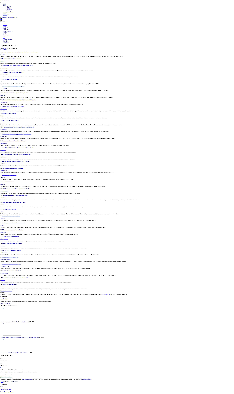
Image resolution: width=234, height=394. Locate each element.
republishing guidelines (106, 294)
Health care (9, 6)
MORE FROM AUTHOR (5, 303)
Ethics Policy (8, 373)
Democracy (9, 7)
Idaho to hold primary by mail (8, 181)
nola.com (2, 225)
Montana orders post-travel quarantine (11, 236)
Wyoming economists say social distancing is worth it (13, 72)
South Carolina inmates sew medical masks (11, 216)
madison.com (3, 232)
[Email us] (0, 367)
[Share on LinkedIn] (4, 49)
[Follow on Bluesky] (1, 19)
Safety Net (5, 40)
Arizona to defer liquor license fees (9, 284)
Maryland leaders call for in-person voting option (13, 168)
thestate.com (2, 218)
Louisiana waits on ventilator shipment (10, 120)
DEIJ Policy (2, 373)
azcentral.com (3, 286)
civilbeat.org (2, 198)
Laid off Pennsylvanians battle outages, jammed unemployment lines (16, 154)
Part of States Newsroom (12, 17)
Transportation (5, 42)
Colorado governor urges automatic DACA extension (13, 106)
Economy (8, 8)
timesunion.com (3, 88)
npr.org (1, 115)
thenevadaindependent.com (5, 259)
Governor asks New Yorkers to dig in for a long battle (13, 86)
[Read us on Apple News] (2, 382)
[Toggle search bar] (1, 18)
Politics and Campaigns (7, 39)
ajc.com (1, 81)
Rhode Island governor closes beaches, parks (11, 264)
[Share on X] (2, 49)
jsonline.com (2, 163)
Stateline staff (4, 48)
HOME (4, 4)
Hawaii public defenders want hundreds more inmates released (15, 195)
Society (8, 10)
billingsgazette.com (4, 239)
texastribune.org (3, 252)
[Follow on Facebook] (0, 19)
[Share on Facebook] (3, 49)
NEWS (4, 5)
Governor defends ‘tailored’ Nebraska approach (12, 243)
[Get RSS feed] (3, 376)
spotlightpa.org (3, 156)
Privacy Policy (14, 373)
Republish (2, 292)
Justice (4, 37)
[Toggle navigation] (0, 2)
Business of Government (7, 31)
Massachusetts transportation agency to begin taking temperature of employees (19, 99)
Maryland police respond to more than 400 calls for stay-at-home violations (18, 65)
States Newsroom (9, 371)
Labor (4, 38)
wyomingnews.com (4, 74)
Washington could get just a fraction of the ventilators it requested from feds (18, 127)
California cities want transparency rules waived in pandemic (15, 92)
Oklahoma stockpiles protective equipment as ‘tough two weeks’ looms (16, 134)
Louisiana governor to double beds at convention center (13, 222)
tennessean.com (3, 143)
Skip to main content (4, 1)
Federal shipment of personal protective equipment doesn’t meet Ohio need (17, 147)
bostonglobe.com (3, 102)
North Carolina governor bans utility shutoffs (11, 270)
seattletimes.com (3, 129)
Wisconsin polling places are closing (9, 175)
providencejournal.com (4, 266)
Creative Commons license (27, 379)
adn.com (2, 204)
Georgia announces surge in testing (9, 79)
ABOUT (4, 12)
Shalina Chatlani (24, 352)
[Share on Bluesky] (1, 49)
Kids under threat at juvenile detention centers (11, 58)
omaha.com (2, 245)
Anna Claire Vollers (35, 337)
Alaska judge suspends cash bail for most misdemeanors (13, 202)
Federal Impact (6, 34)
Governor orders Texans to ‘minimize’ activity (11, 250)
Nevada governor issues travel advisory (10, 257)
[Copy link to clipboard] (6, 49)
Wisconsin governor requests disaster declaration (12, 229)
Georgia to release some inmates (9, 209)
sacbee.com (2, 54)
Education (5, 33)
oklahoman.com (3, 136)
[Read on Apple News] (2, 376)
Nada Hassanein (25, 321)
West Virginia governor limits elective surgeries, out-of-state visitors (16, 188)
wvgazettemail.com (4, 191)
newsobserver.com (4, 273)
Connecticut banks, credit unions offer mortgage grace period (15, 277)
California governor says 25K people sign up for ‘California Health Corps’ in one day (20, 51)
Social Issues (5, 41)
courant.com (2, 280)
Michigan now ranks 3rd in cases (9, 113)
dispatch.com (3, 150)
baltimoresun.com (3, 67)
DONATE (5, 15)
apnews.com (2, 61)
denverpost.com (3, 109)
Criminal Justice (10, 11)
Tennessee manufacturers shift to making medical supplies (14, 140)
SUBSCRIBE (5, 14)
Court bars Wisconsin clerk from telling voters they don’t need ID (15, 161)
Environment (9, 9)
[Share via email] (5, 49)
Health (4, 35)
